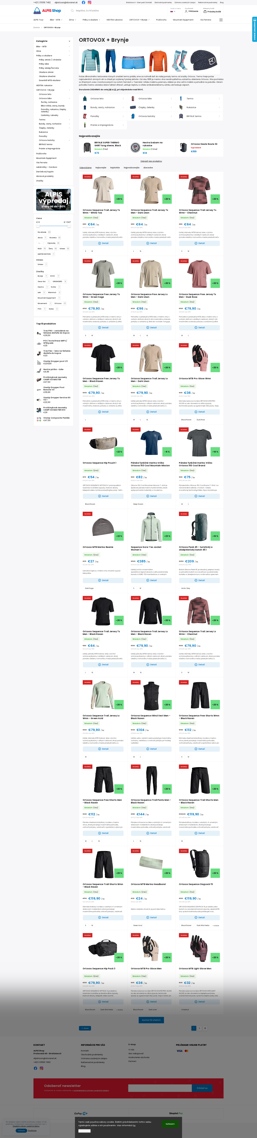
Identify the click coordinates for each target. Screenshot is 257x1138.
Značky (39, 180)
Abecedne (148, 167)
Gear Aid (43, 281)
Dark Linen (153, 1010)
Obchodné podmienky (163, 2)
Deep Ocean (138, 504)
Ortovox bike (45, 98)
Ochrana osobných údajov (185, 2)
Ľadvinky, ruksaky (49, 115)
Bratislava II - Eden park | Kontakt (139, 2)
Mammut (54, 292)
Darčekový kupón (45, 171)
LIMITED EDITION (46, 254)
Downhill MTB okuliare (49, 80)
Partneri (132, 1061)
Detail (105, 243)
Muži (42, 248)
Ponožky (43, 136)
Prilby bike (44, 64)
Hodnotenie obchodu (138, 1057)
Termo (42, 119)
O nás (131, 1049)
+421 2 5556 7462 (41, 1062)
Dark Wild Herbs (203, 925)
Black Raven (186, 420)
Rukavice (43, 132)
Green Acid (137, 925)
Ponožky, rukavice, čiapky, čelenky (53, 110)
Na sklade (44, 232)
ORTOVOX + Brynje (45, 90)
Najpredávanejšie (131, 167)
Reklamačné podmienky (207, 2)
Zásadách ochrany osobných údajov (26, 1126)
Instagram (90, 3)
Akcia (42, 237)
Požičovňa (41, 153)
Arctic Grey (185, 588)
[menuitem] (40, 20)
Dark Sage (89, 588)
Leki (41, 292)
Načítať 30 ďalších (151, 1020)
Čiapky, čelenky (46, 128)
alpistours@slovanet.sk (44, 1058)
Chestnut (185, 1010)
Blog (222, 2)
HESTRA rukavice (44, 85)
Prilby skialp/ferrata (49, 68)
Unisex (64, 248)
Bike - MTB (41, 46)
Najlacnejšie (101, 167)
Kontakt (85, 1050)
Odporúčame (86, 167)
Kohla (55, 287)
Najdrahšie (115, 167)
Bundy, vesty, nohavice (50, 123)
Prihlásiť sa (202, 1088)
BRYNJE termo (45, 144)
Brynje (42, 276)
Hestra (42, 287)
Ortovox (60, 303)
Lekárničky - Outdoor (46, 167)
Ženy (53, 248)
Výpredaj (53, 243)
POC (41, 309)
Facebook (84, 3)
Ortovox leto (45, 94)
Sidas (53, 309)
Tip (41, 243)
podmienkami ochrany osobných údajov (91, 1090)
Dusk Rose (201, 420)
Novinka (55, 237)
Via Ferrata (41, 162)
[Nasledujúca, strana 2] (199, 1028)
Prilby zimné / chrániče (50, 59)
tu (134, 1125)
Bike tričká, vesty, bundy (53, 105)
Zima (38, 51)
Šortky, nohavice (49, 102)
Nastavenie (84, 1131)
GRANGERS (59, 281)
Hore (86, 1028)
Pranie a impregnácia (49, 148)
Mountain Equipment (46, 158)
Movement (44, 303)
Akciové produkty (45, 176)
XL (140, 251)
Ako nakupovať (135, 1053)
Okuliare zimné (46, 72)
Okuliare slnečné (47, 76)
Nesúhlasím (32, 1131)
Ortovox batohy (47, 140)
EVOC (54, 276)
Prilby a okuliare (44, 55)
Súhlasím (170, 1123)
